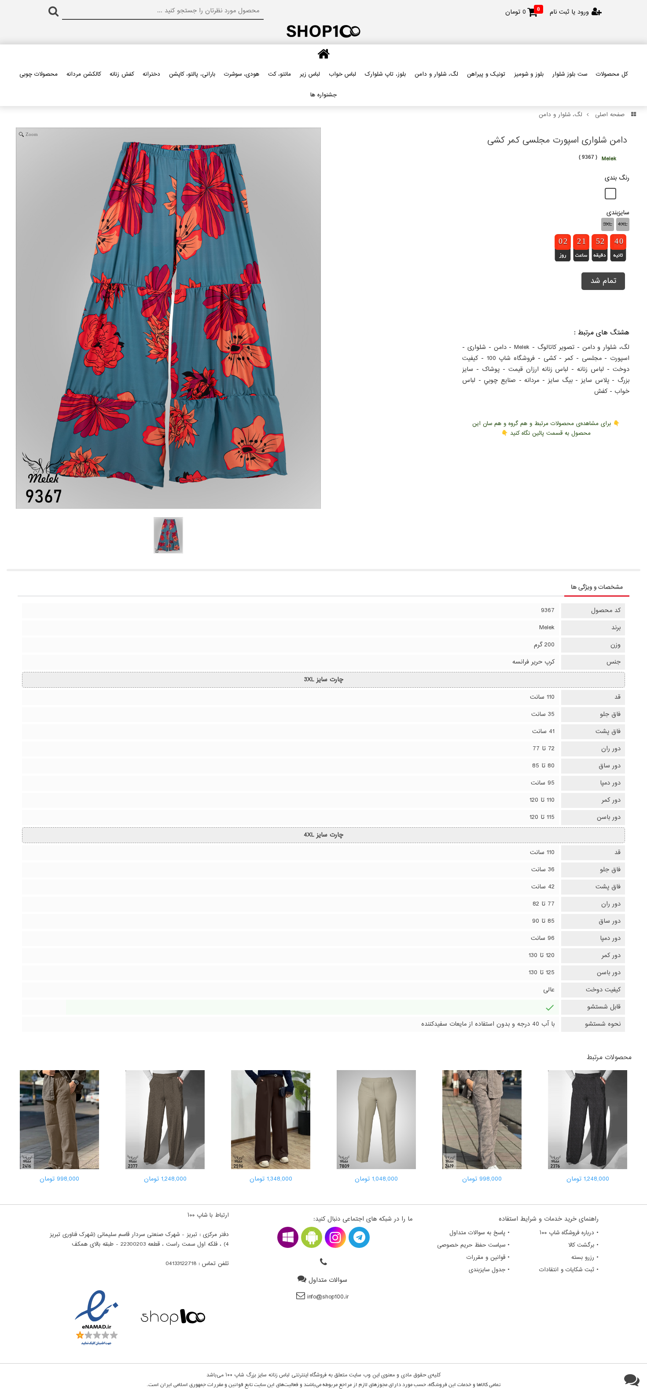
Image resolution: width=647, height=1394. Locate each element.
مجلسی (592, 358)
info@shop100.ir (328, 1296)
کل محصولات (612, 74)
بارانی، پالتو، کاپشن (192, 74)
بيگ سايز (560, 380)
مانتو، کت (279, 74)
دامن (500, 347)
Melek (521, 347)
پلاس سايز (595, 380)
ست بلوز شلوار (569, 74)
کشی (550, 358)
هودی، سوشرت (241, 74)
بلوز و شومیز (529, 74)
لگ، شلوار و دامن (436, 74)
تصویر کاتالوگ (555, 347)
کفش (600, 391)
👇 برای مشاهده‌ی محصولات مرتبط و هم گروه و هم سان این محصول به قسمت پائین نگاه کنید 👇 (546, 428)
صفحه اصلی (609, 115)
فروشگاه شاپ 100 (511, 358)
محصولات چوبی (38, 74)
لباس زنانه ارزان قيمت (538, 369)
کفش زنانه (122, 74)
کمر (569, 358)
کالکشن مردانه (83, 74)
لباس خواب (342, 74)
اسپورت (619, 358)
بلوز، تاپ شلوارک (385, 74)
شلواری (476, 347)
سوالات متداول (328, 1280)
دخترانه (151, 74)
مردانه (531, 380)
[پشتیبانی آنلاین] (631, 1381)
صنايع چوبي (500, 380)
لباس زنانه (590, 369)
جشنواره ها (323, 95)
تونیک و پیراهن (486, 74)
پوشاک (491, 369)
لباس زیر (310, 74)
